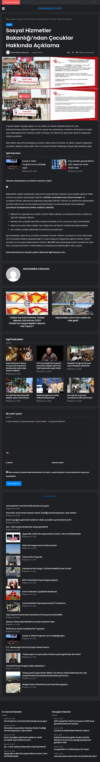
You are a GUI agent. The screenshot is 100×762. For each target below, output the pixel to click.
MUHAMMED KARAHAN (20, 52)
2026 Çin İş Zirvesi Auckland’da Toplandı (25, 628)
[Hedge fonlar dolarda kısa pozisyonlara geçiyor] (13, 688)
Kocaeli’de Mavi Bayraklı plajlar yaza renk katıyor (17, 396)
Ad (8, 453)
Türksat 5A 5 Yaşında (32, 557)
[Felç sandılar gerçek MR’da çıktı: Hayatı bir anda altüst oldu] (59, 164)
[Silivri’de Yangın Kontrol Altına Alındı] (13, 549)
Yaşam (19, 19)
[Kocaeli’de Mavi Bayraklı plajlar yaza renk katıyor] (19, 385)
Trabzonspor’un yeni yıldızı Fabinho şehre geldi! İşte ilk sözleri (51, 654)
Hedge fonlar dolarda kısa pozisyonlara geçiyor (45, 684)
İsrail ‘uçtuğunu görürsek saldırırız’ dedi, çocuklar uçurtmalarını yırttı (48, 2)
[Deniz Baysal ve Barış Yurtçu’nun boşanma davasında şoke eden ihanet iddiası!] (19, 353)
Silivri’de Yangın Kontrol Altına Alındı (39, 545)
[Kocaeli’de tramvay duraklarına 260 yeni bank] (80, 385)
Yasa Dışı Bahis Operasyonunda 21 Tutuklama (43, 603)
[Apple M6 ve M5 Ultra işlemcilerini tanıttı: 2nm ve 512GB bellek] (13, 537)
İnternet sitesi (57, 462)
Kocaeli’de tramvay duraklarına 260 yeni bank (79, 396)
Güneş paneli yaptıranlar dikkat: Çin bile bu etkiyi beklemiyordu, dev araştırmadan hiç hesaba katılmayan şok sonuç (54, 674)
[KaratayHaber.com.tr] (50, 8)
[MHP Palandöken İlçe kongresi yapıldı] (13, 583)
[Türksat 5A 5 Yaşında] (13, 560)
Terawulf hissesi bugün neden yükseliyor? (25, 666)
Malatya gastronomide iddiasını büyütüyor (48, 396)
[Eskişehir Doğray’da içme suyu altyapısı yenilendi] (80, 353)
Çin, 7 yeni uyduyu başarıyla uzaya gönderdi (27, 527)
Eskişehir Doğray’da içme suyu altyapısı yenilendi (79, 364)
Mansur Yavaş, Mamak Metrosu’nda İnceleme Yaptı (30, 621)
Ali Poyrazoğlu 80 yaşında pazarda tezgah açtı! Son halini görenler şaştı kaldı (49, 365)
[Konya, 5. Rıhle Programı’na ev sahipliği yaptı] (13, 164)
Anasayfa (11, 19)
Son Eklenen (50, 496)
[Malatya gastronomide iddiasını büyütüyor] (50, 385)
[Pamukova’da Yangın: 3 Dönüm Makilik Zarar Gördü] (13, 572)
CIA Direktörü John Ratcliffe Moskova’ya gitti (27, 506)
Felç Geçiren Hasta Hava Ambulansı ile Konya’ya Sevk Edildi (34, 614)
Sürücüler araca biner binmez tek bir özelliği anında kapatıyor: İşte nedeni (41, 513)
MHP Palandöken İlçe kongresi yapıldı (40, 580)
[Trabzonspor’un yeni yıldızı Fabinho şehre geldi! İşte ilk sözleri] (13, 658)
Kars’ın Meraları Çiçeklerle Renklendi (39, 591)
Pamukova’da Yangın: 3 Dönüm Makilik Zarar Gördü (46, 568)
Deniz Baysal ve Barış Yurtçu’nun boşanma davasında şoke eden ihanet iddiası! (16, 367)
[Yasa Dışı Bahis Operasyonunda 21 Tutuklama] (13, 607)
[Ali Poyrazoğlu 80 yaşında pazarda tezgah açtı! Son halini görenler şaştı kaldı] (50, 353)
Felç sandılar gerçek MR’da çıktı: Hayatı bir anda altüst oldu (81, 164)
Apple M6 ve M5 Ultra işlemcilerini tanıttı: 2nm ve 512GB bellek (51, 534)
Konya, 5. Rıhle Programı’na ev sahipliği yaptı (33, 164)
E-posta (10, 462)
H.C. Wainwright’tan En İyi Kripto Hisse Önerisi (27, 647)
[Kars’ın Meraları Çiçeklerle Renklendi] (13, 595)
